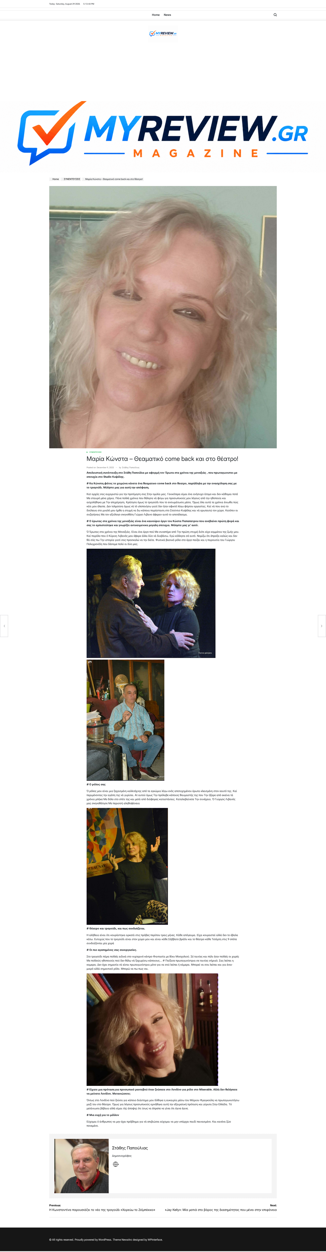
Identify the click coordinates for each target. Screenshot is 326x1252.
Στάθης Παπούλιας (130, 467)
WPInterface (155, 1239)
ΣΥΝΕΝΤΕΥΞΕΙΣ (95, 452)
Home (156, 14)
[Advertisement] (163, 75)
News (167, 14)
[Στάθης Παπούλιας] (81, 1166)
